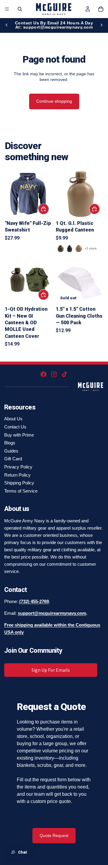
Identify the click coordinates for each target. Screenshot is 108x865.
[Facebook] (43, 374)
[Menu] (7, 9)
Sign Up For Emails (51, 670)
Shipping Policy (19, 482)
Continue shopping (54, 101)
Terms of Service (21, 490)
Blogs (9, 442)
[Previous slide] (6, 25)
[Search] (19, 9)
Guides (11, 450)
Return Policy (17, 475)
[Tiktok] (64, 374)
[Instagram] (54, 374)
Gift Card (13, 458)
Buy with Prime (19, 434)
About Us (13, 418)
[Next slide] (101, 25)
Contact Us (15, 426)
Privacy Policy (18, 466)
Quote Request (54, 835)
